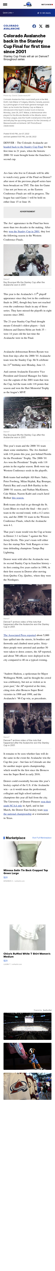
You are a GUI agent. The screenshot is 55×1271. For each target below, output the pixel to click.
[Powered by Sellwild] (47, 1010)
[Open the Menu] (5, 4)
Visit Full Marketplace (41, 838)
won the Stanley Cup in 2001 (24, 231)
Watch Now (46, 4)
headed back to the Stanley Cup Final (23, 146)
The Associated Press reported (20, 635)
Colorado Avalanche (12, 27)
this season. (18, 497)
